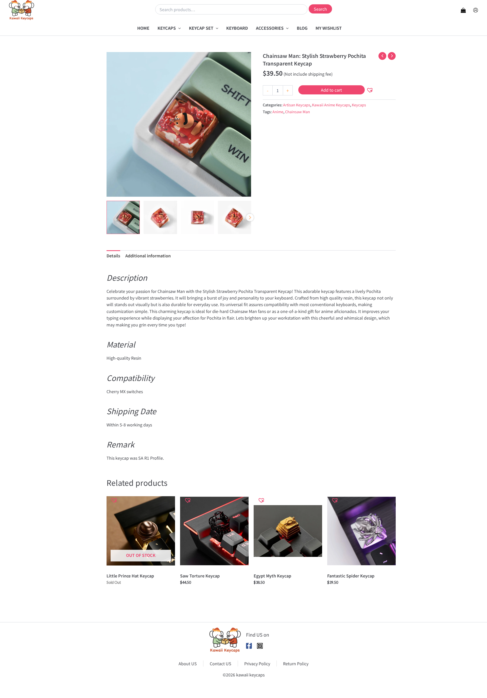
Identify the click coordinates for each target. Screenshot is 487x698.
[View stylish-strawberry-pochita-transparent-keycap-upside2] (234, 217)
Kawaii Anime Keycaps (331, 104)
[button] (178, 28)
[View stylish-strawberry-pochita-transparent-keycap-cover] (123, 217)
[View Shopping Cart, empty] (463, 10)
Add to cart (331, 90)
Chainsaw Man (297, 111)
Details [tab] (113, 256)
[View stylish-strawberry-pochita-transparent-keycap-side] (160, 217)
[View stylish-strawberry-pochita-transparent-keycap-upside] (197, 217)
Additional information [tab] (148, 256)
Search (320, 9)
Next (250, 217)
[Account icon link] (475, 10)
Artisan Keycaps (296, 104)
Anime (277, 111)
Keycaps (359, 104)
